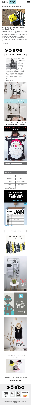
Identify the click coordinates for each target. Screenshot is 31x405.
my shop (12, 75)
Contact (10, 184)
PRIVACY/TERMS (24, 401)
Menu (28, 2)
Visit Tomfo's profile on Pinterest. (8, 225)
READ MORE (5, 43)
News (21, 178)
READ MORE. (11, 78)
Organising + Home (21, 181)
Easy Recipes (9, 178)
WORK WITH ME (21, 184)
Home (10, 187)
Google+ (15, 402)
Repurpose (10, 181)
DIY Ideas (21, 176)
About (10, 176)
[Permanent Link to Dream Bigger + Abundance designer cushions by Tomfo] (13, 25)
